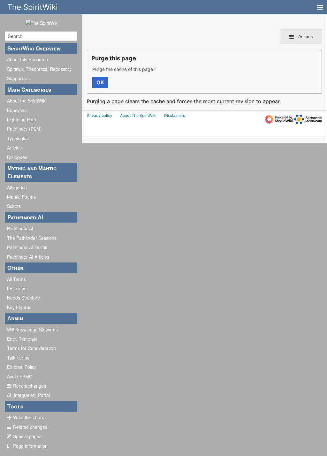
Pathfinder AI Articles (28, 257)
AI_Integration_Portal (28, 395)
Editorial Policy (21, 367)
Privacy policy (99, 115)
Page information (30, 446)
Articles (14, 147)
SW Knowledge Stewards (32, 329)
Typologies (18, 138)
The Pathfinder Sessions (32, 238)
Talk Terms (18, 357)
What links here (28, 417)
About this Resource (27, 59)
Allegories (17, 187)
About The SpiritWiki (138, 115)
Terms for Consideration (31, 348)
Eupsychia (17, 110)
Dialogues (17, 157)
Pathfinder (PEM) (24, 128)
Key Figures (19, 307)
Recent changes (29, 386)
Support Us (18, 78)
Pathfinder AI (20, 228)
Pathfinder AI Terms (27, 247)
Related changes (30, 427)
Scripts (14, 206)
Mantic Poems (21, 197)
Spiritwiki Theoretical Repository (39, 69)
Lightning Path (21, 119)
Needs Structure (23, 297)
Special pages (27, 436)
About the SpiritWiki (26, 100)
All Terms (16, 279)
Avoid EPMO (20, 376)
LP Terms (17, 288)
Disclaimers (174, 115)
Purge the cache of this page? (123, 69)
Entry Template (22, 339)
